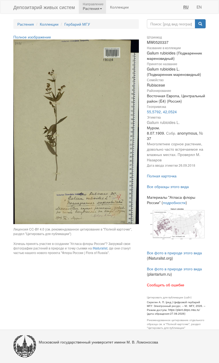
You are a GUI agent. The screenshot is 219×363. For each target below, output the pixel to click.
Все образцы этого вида (168, 186)
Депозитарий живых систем (44, 6)
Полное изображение (32, 37)
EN (199, 7)
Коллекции (119, 7)
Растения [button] (91, 8)
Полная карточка (162, 175)
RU (186, 7)
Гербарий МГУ (77, 24)
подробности (174, 202)
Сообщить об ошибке (165, 284)
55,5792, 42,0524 (162, 111)
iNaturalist (100, 248)
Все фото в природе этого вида (174, 252)
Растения (25, 24)
